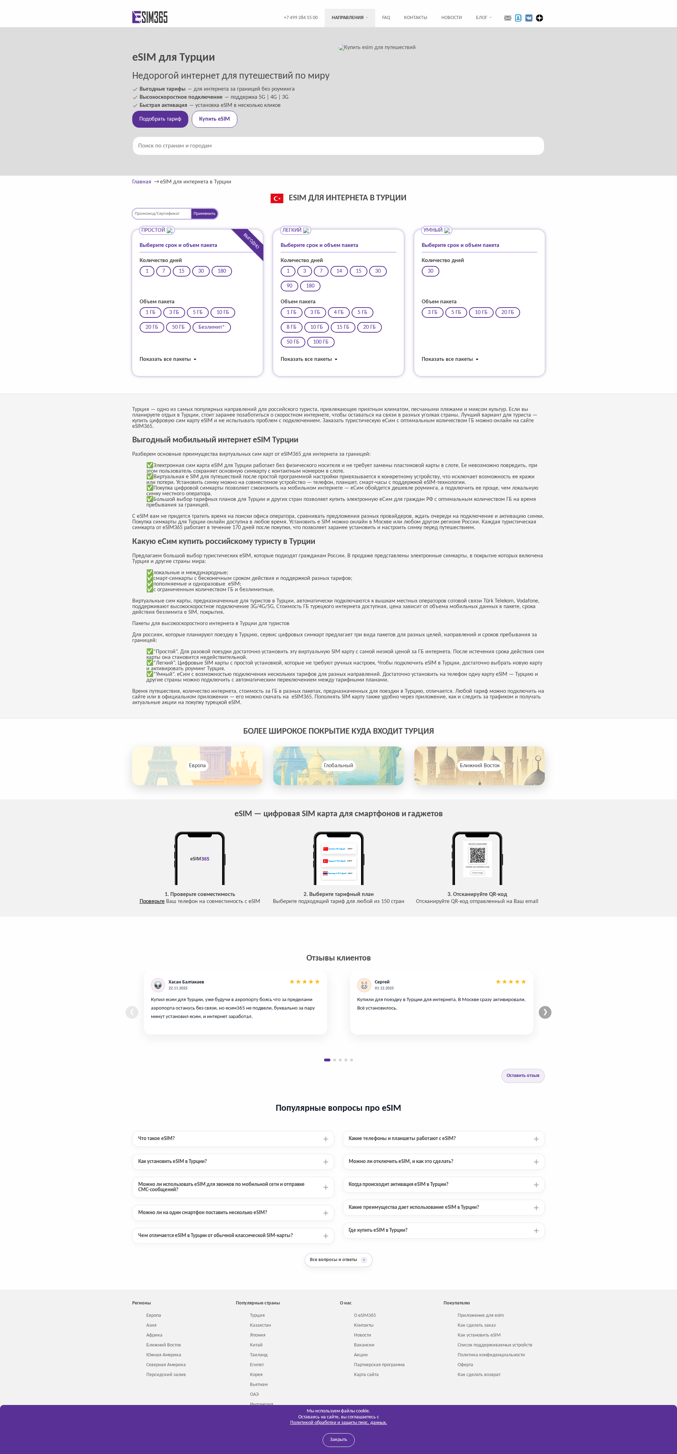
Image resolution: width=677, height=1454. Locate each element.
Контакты (415, 17)
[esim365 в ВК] (529, 18)
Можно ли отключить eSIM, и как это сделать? (401, 1161)
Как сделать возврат (479, 1374)
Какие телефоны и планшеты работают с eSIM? (402, 1138)
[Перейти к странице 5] (351, 1060)
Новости (451, 17)
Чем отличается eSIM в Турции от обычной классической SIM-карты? (215, 1235)
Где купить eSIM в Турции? (378, 1230)
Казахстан (260, 1325)
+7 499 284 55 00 (301, 17)
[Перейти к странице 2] (334, 1060)
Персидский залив (166, 1374)
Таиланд (259, 1355)
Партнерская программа (379, 1365)
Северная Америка (166, 1365)
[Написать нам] (507, 18)
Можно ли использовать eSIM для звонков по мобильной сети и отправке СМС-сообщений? (221, 1187)
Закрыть (338, 1439)
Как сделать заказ (477, 1325)
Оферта (465, 1365)
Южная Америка (163, 1355)
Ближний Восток (480, 766)
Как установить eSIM (479, 1335)
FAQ (386, 17)
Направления (348, 17)
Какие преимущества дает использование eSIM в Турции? (414, 1207)
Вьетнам (259, 1384)
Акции (361, 1355)
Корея (256, 1374)
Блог (481, 17)
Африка (154, 1335)
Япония (258, 1335)
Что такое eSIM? (156, 1138)
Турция (257, 1315)
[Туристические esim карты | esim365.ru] (149, 18)
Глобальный (338, 766)
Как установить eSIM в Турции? (172, 1161)
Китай (256, 1345)
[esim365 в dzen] (539, 18)
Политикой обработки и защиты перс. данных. (338, 1422)
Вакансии (364, 1345)
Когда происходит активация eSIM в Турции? (399, 1184)
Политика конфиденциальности (491, 1355)
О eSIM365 (365, 1315)
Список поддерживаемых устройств (495, 1345)
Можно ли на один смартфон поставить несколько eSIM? (202, 1213)
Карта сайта (366, 1374)
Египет (257, 1365)
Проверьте (152, 901)
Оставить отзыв (523, 1075)
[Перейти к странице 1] (327, 1060)
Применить (204, 213)
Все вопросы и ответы (337, 1259)
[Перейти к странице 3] (340, 1060)
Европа (197, 766)
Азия (151, 1325)
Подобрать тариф (160, 119)
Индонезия (261, 1404)
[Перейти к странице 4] (345, 1060)
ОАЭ (254, 1394)
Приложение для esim (481, 1315)
